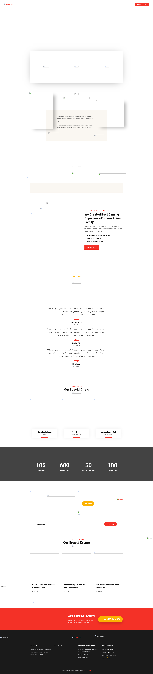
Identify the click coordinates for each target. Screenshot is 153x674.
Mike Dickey (76, 432)
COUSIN (76, 72)
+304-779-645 (127, 5)
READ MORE (35, 591)
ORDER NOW (41, 524)
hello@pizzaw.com (83, 657)
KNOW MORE (91, 247)
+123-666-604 (113, 619)
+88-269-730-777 (83, 654)
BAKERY (46, 72)
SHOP (78, 4)
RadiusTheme (87, 670)
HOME (53, 4)
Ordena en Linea (142, 4)
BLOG (72, 4)
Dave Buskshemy (45, 432)
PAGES (66, 4)
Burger (47, 581)
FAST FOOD (106, 72)
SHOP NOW (89, 503)
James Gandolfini (108, 432)
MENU (59, 4)
